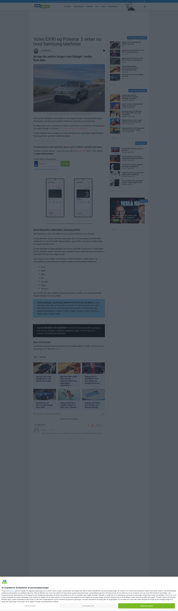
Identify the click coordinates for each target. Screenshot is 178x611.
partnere (12, 591)
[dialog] (89, 594)
